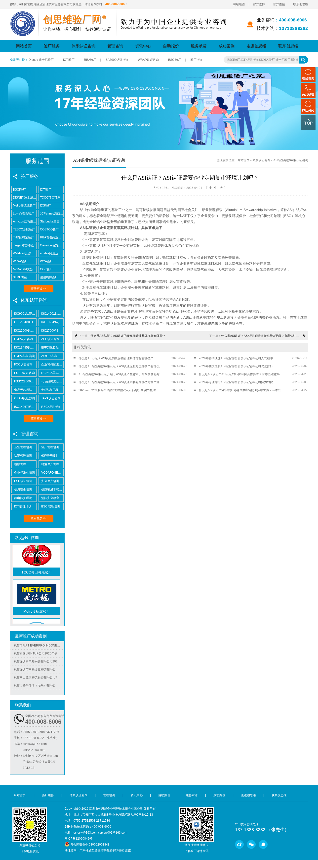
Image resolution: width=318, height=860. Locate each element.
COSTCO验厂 (49, 229)
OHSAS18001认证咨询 (25, 322)
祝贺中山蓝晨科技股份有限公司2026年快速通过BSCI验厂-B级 (39, 671)
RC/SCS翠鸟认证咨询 (52, 373)
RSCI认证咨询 (50, 407)
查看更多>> (38, 288)
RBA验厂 (90, 60)
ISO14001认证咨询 (52, 313)
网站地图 (239, 4)
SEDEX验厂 (21, 277)
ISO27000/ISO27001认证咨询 (52, 330)
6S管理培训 (49, 455)
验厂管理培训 (50, 447)
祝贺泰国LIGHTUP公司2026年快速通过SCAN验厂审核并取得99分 (39, 647)
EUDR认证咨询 (24, 373)
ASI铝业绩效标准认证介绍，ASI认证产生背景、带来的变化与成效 (121, 374)
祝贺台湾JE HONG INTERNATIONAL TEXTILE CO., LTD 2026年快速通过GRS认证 (39, 687)
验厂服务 (52, 46)
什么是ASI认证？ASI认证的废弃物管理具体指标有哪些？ (127, 336)
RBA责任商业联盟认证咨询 (51, 237)
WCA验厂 (46, 261)
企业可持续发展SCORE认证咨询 (52, 364)
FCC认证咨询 (23, 364)
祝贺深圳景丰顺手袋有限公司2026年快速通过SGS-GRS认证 (39, 655)
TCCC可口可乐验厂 (51, 197)
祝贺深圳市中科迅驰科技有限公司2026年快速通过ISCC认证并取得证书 (39, 663)
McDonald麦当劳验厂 (24, 269)
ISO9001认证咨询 (25, 313)
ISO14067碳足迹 (25, 407)
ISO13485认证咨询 (25, 347)
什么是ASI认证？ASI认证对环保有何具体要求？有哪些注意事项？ (264, 336)
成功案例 (227, 46)
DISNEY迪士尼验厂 (24, 197)
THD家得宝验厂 (23, 237)
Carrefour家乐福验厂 (51, 245)
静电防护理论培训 (25, 498)
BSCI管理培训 (50, 506)
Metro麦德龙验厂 (24, 205)
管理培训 (109, 795)
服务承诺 (199, 46)
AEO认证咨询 (50, 339)
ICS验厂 (45, 205)
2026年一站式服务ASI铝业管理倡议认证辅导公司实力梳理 (117, 390)
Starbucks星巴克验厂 (51, 221)
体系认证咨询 (83, 46)
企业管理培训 (23, 447)
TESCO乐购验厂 (24, 229)
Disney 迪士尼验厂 (41, 60)
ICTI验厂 (69, 60)
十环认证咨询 (50, 390)
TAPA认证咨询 (50, 398)
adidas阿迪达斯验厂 (51, 253)
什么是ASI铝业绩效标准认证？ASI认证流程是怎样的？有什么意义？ (121, 366)
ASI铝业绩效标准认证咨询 (290, 160)
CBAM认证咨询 (24, 398)
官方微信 (279, 4)
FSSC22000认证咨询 (25, 381)
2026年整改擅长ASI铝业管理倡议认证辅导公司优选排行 (236, 366)
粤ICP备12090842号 (78, 838)
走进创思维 (256, 46)
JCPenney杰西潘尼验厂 (51, 213)
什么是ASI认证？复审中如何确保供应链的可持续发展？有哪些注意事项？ (241, 390)
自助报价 (171, 46)
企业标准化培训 (24, 472)
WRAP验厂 (20, 261)
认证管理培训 (23, 455)
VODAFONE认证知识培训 (52, 472)
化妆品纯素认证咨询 (52, 381)
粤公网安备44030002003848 (90, 844)
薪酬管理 (20, 464)
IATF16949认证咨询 (52, 322)
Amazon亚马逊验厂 (24, 221)
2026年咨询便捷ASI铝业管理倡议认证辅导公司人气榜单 (236, 358)
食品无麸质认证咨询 (25, 390)
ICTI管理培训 (23, 506)
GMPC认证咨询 (24, 356)
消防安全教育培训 (52, 498)
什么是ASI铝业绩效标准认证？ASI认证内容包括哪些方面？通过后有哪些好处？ (121, 382)
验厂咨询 (196, 60)
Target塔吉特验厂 (24, 245)
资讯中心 (143, 46)
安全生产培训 (50, 481)
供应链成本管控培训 (52, 489)
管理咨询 (115, 46)
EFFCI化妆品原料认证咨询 (52, 347)
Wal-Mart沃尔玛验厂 (24, 253)
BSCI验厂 (174, 60)
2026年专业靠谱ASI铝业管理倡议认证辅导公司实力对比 (236, 382)
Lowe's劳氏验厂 (23, 213)
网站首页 (24, 46)
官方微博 (259, 4)
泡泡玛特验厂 (49, 277)
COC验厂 (46, 269)
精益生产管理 (50, 464)
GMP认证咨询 (23, 339)
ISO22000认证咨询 (25, 330)
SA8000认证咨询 (117, 60)
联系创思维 (300, 4)
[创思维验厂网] (23, 14)
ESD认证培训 (23, 481)
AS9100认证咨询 (52, 356)
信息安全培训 (23, 489)
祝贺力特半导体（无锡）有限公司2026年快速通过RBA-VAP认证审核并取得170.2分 (39, 679)
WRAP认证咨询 (148, 60)
